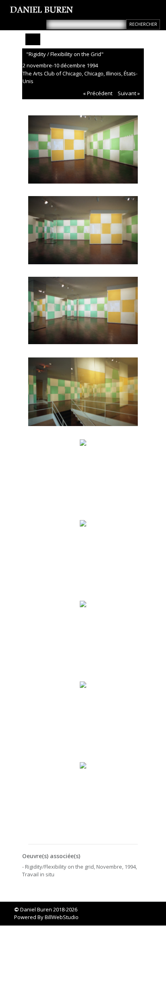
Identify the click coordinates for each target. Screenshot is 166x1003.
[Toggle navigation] (32, 39)
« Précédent (97, 93)
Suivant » (129, 93)
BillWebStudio (62, 917)
